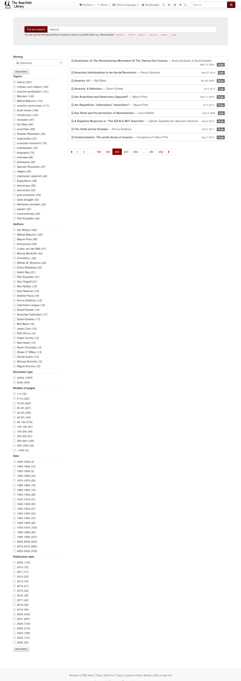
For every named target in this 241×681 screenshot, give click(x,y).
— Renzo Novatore (149, 72)
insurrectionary (28, 213)
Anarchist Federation (32, 314)
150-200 (25, 431)
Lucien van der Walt (31, 248)
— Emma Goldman (149, 129)
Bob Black (25, 324)
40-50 (24, 417)
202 (135, 152)
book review (27, 110)
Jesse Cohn (27, 328)
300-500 (25, 441)
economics (26, 190)
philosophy (26, 162)
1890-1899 (26, 490)
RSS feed (87, 675)
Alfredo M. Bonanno (31, 263)
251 (151, 152)
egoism (24, 209)
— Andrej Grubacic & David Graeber (149, 62)
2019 (23, 609)
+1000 (23, 450)
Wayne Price (27, 239)
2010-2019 (27, 546)
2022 (23, 623)
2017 (23, 600)
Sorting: (18, 56)
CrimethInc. (26, 258)
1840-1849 (26, 466)
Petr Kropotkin (28, 218)
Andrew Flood (28, 295)
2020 (23, 614)
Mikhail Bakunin (30, 101)
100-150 (25, 426)
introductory (27, 115)
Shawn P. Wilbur (29, 352)
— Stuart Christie (149, 88)
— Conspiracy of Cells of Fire (149, 137)
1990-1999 (27, 537)
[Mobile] (163, 4)
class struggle (28, 199)
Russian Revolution (31, 134)
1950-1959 (26, 518)
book (23, 382)
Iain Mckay (27, 230)
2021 (23, 619)
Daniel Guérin (28, 357)
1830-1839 (25, 461)
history (24, 82)
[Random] (175, 4)
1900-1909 (26, 494)
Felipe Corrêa (28, 338)
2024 (23, 633)
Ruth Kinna (26, 333)
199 (108, 152)
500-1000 (25, 445)
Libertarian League (31, 305)
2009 (23, 562)
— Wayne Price (149, 97)
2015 (23, 590)
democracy (26, 185)
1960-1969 (26, 523)
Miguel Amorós (28, 366)
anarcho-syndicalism (33, 91)
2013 (23, 581)
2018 (23, 605)
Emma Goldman (29, 300)
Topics (119, 675)
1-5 (22, 394)
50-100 (25, 422)
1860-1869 (26, 476)
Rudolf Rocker (28, 310)
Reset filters (21, 71)
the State (25, 124)
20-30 (24, 408)
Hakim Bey (26, 272)
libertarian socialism (31, 204)
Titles (98, 675)
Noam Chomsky (29, 347)
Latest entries (133, 675)
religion (24, 171)
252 (161, 152)
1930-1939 (26, 508)
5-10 (23, 398)
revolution (25, 119)
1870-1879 (26, 480)
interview (25, 157)
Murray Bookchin (30, 253)
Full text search (36, 29)
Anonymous (27, 244)
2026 (23, 642)
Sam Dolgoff (27, 281)
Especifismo (27, 181)
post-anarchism (29, 195)
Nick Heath (26, 342)
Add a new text (163, 675)
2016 (23, 595)
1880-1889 (26, 485)
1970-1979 (27, 527)
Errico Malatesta (29, 267)
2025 (23, 637)
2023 (23, 628)
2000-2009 (27, 541)
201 (126, 152)
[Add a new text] (180, 4)
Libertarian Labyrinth (32, 176)
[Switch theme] (185, 4)
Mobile (148, 675)
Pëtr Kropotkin (28, 277)
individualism (27, 148)
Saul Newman (28, 291)
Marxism (25, 96)
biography (25, 152)
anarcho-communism (33, 105)
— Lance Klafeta (149, 113)
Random (74, 675)
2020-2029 (27, 551)
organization (27, 138)
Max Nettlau (27, 286)
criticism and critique (32, 87)
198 (98, 152)
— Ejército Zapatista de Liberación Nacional (149, 121)
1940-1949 (26, 513)
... (90, 152)
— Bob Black (149, 80)
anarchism (26, 129)
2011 (23, 572)
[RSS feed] (169, 4)
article (25, 377)
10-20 (24, 403)
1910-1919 (26, 499)
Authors (108, 675)
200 (117, 152)
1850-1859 (25, 471)
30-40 (24, 412)
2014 (23, 586)
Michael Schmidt (29, 361)
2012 (23, 576)
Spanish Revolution (31, 166)
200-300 (25, 436)
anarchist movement (32, 143)
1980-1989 (26, 532)
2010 (23, 567)
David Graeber (28, 319)
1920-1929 (26, 504)
